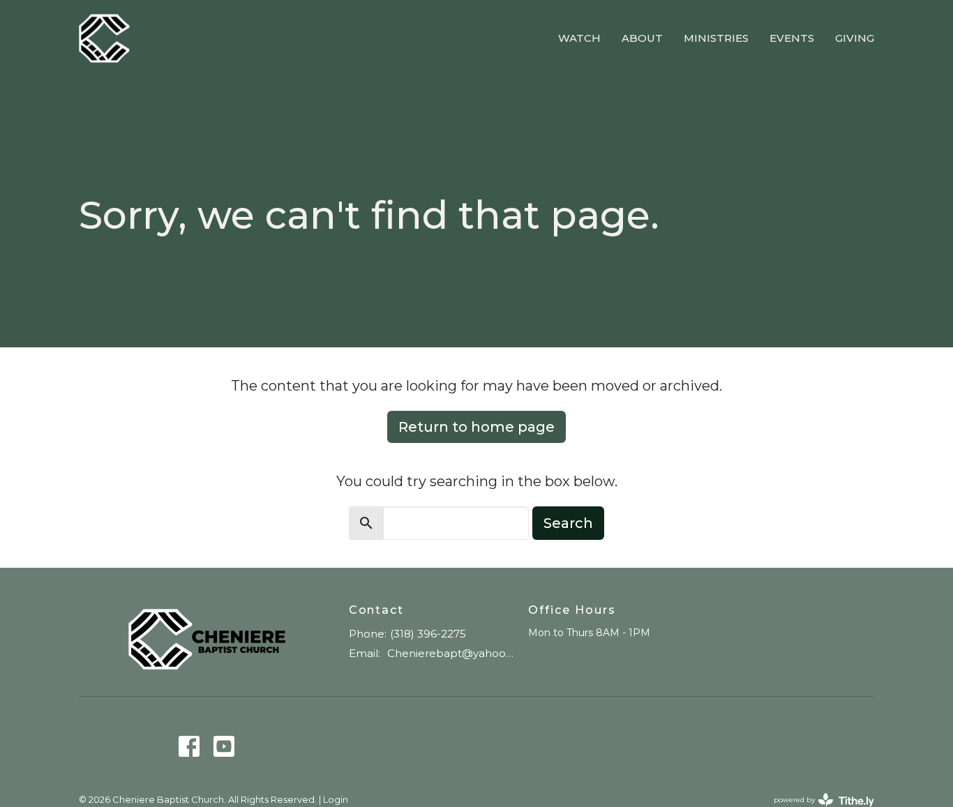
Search (568, 523)
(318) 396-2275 (428, 633)
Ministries (716, 38)
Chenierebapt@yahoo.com (451, 653)
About (642, 38)
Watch (579, 38)
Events (792, 38)
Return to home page (476, 426)
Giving (854, 38)
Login (335, 799)
